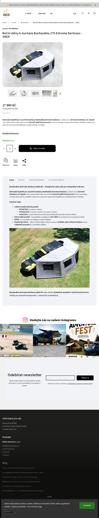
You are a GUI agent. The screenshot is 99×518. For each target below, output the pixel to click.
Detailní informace (10, 133)
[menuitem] (30, 14)
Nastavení (8, 511)
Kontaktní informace (9, 429)
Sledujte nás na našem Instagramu (52, 320)
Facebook (5, 452)
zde (40, 506)
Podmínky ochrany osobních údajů (14, 426)
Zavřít (89, 169)
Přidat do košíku (39, 148)
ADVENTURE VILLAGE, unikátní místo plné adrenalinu (20, 477)
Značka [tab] (36, 180)
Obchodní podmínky (9, 423)
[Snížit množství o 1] (4, 148)
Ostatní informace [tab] (56, 180)
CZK (74, 13)
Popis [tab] (11, 180)
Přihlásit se (85, 378)
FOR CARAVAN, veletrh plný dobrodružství (16, 486)
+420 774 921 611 (8, 449)
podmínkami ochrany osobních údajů (79, 383)
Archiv (49, 496)
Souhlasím (87, 505)
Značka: (10, 28)
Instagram (5, 455)
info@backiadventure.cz (10, 446)
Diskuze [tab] (21, 180)
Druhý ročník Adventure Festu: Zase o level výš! (18, 468)
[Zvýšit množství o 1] (15, 148)
